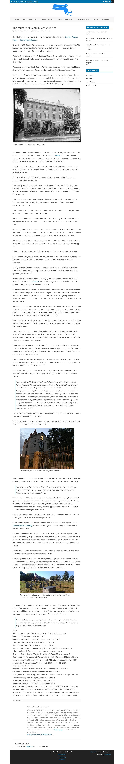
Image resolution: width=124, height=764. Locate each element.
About (95, 19)
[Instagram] (107, 1)
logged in (29, 746)
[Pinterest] (109, 1)
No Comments (46, 31)
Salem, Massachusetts (28, 40)
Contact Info (62, 754)
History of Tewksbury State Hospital (96, 32)
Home (17, 19)
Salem (57, 155)
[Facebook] (105, 1)
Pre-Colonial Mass (29, 19)
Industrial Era (18, 700)
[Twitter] (103, 1)
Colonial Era (89, 75)
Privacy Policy (62, 757)
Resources (62, 759)
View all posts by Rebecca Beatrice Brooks (40, 735)
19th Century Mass (82, 19)
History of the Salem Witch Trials (95, 54)
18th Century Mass (65, 19)
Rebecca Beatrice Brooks (21, 31)
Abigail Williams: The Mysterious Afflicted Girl (99, 38)
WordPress (107, 754)
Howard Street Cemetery (22, 526)
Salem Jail (35, 281)
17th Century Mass (47, 19)
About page (58, 730)
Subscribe (105, 19)
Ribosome (93, 752)
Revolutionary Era (91, 85)
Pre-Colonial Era (91, 82)
